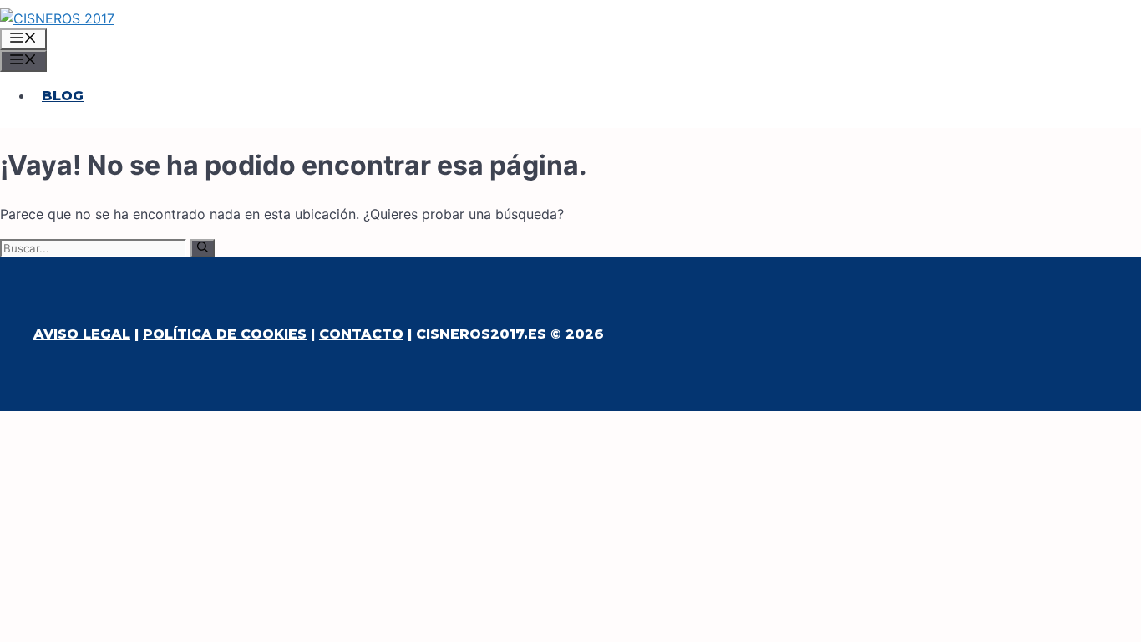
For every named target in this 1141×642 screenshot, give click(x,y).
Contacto (361, 334)
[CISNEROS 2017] (57, 18)
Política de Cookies (225, 334)
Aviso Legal (81, 334)
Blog (63, 96)
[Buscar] (202, 248)
